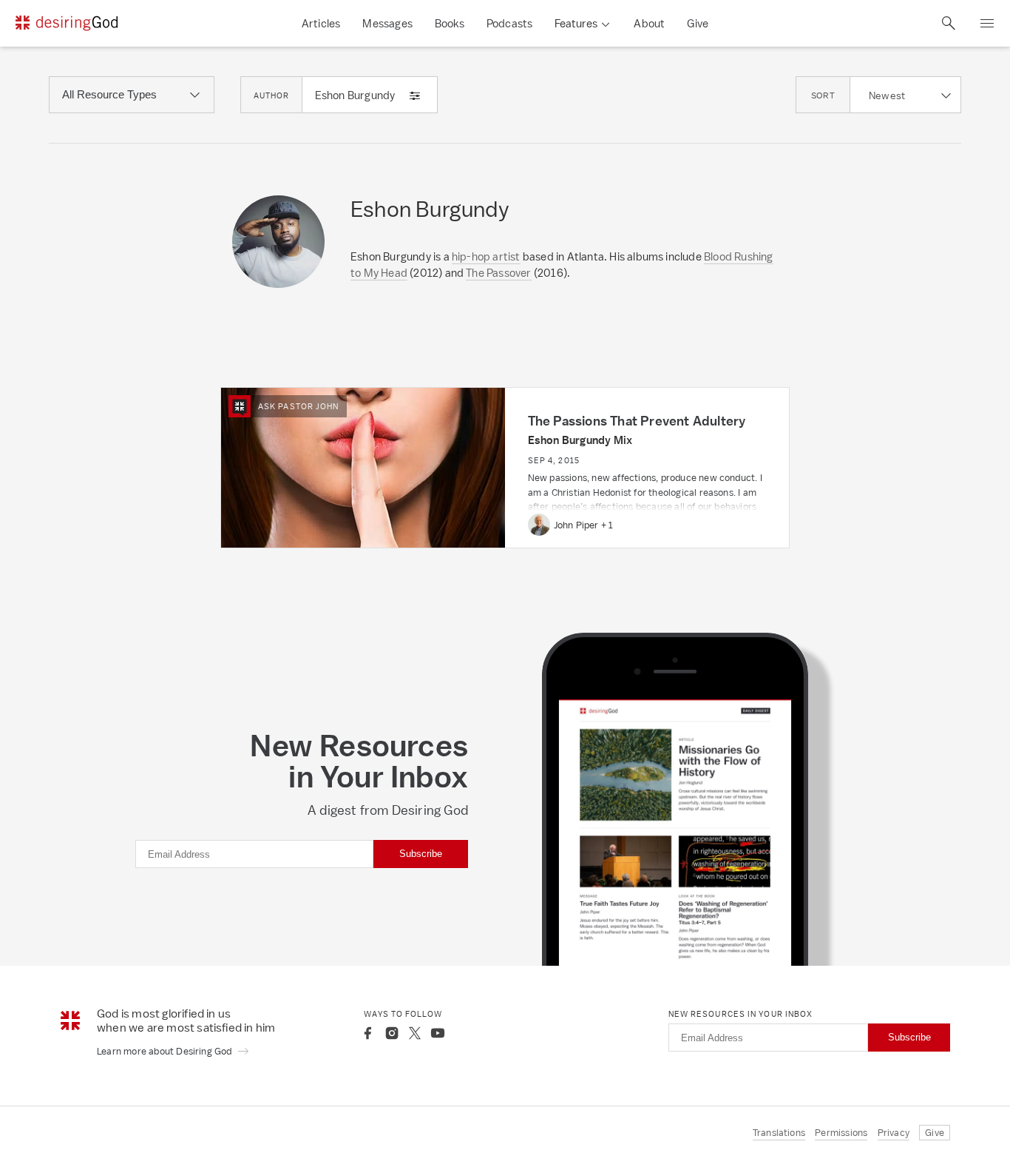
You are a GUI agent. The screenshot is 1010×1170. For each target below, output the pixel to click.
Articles (321, 23)
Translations (779, 1132)
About (649, 23)
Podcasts (510, 23)
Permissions (841, 1132)
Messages (387, 23)
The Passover (498, 273)
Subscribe (420, 853)
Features (576, 23)
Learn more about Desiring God (165, 1051)
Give (697, 23)
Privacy (893, 1132)
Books (449, 23)
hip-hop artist (486, 256)
